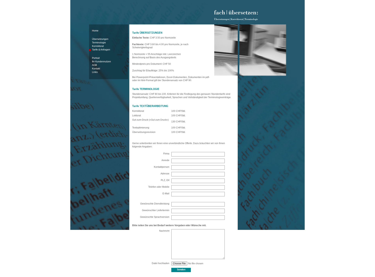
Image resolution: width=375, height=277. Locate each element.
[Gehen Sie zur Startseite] (236, 19)
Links (95, 72)
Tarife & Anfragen (101, 49)
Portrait (96, 58)
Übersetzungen (100, 39)
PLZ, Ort (165, 180)
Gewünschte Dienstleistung (154, 203)
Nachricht (164, 230)
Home (95, 30)
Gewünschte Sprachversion (154, 217)
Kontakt (96, 68)
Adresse (165, 173)
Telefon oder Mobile (158, 187)
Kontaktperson (161, 167)
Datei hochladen (160, 263)
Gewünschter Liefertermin (155, 210)
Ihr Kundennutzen (101, 61)
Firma (166, 153)
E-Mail (165, 193)
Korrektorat (98, 46)
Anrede (165, 160)
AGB (94, 65)
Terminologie (99, 42)
